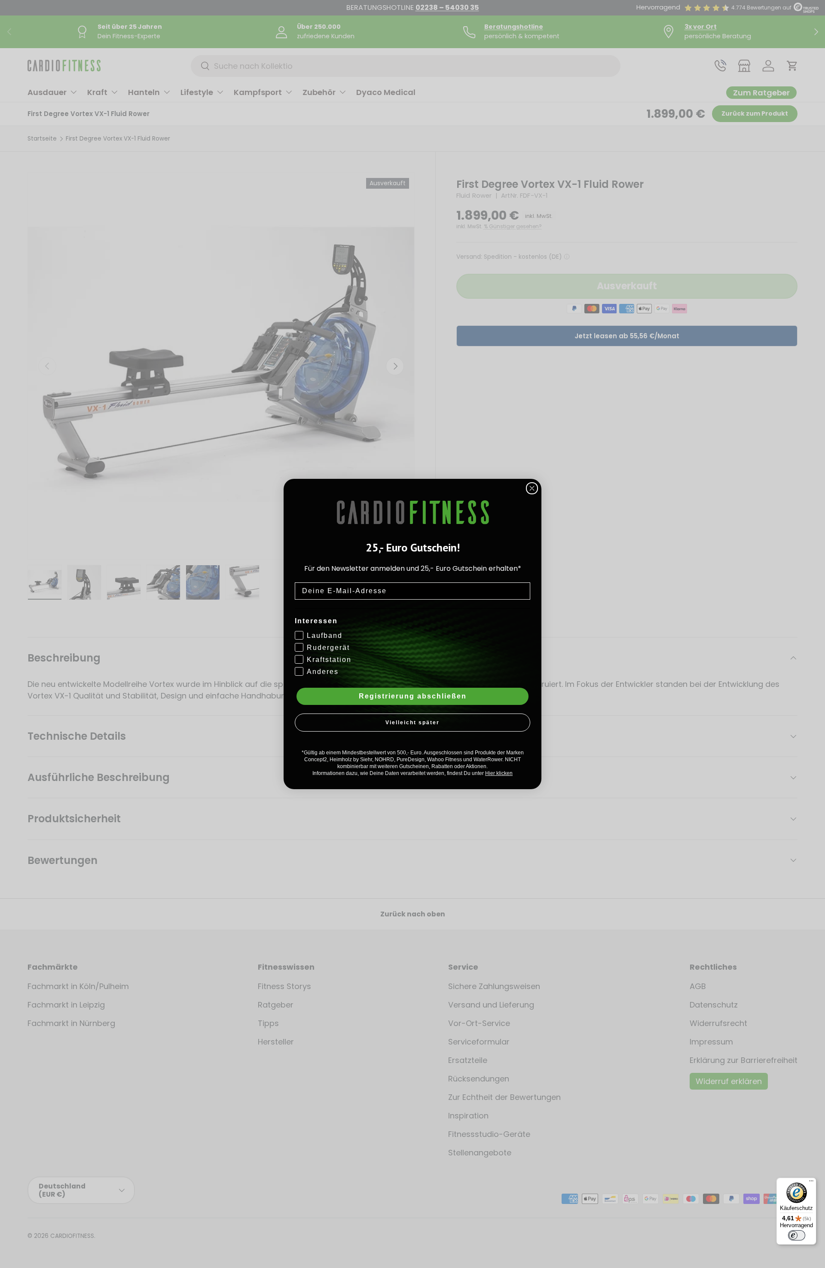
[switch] (796, 1235)
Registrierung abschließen (413, 696)
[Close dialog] (532, 488)
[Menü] (811, 1183)
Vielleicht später (412, 723)
